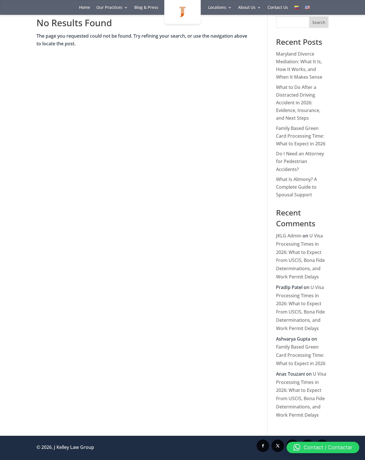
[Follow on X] (277, 445)
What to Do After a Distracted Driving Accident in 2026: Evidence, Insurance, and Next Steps (298, 102)
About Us (247, 7)
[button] (323, 447)
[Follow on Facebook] (263, 445)
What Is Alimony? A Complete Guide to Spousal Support (296, 187)
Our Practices (109, 7)
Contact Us (277, 7)
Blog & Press (146, 7)
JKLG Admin (288, 236)
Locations (217, 7)
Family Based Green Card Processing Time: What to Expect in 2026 (300, 136)
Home (84, 7)
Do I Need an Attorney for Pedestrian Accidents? (300, 161)
